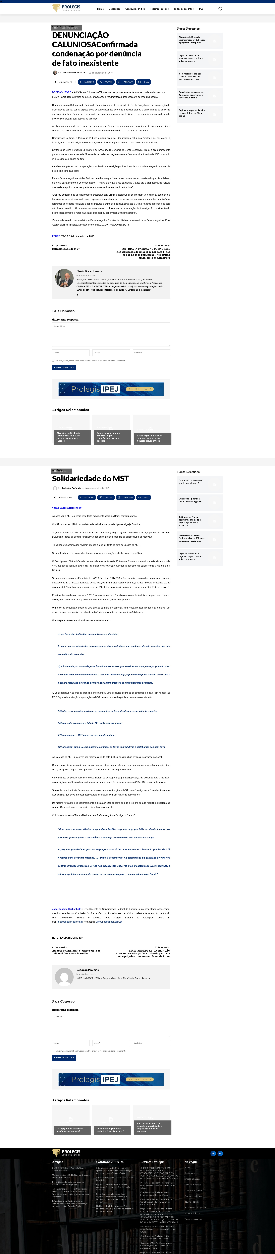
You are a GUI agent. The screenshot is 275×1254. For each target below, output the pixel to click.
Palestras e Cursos (193, 1196)
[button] (219, 8)
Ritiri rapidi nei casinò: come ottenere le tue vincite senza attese (150, 438)
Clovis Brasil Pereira (73, 72)
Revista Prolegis (191, 1202)
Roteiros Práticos (192, 1213)
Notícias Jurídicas (192, 1184)
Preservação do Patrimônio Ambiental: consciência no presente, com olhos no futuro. (157, 1185)
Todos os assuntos (193, 1219)
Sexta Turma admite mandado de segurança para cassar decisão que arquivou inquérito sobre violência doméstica (111, 1198)
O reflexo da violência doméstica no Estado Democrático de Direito (156, 1237)
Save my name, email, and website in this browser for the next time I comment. (90, 360)
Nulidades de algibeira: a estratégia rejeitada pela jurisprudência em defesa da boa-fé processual (115, 1208)
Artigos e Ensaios (192, 1179)
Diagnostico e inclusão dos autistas (156, 1208)
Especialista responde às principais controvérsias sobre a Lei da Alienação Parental (113, 1187)
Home (57, 28)
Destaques (189, 1173)
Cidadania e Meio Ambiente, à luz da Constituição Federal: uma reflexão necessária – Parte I (156, 1202)
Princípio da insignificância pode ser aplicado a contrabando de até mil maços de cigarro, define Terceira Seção (70, 1203)
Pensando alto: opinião (195, 1207)
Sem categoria (63, 427)
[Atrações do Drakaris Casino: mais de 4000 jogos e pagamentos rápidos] (71, 429)
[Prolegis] (66, 8)
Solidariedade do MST (66, 248)
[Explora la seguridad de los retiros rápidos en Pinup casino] (214, 114)
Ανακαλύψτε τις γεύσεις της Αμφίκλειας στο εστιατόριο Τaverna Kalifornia (191, 95)
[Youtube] (220, 1153)
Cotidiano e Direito (69, 28)
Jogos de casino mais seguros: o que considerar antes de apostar (108, 437)
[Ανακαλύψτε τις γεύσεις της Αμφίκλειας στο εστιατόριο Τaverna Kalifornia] (214, 96)
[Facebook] (77, 294)
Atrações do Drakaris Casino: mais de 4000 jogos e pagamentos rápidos (68, 437)
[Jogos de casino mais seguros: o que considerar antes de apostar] (111, 429)
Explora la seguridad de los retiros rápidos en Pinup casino (192, 113)
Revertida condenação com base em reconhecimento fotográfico (68, 1183)
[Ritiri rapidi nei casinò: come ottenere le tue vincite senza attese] (151, 429)
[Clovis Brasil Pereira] (55, 72)
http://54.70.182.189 (85, 275)
